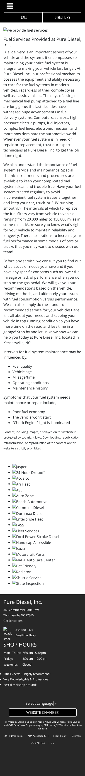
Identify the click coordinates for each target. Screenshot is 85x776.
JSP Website (62, 725)
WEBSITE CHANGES (42, 712)
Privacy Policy (59, 735)
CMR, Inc (48, 725)
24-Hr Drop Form (13, 735)
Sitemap (76, 735)
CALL (23, 17)
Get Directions (12, 621)
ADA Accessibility (37, 735)
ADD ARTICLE (38, 742)
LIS (52, 742)
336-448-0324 (24, 630)
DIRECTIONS (61, 17)
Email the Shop (25, 635)
